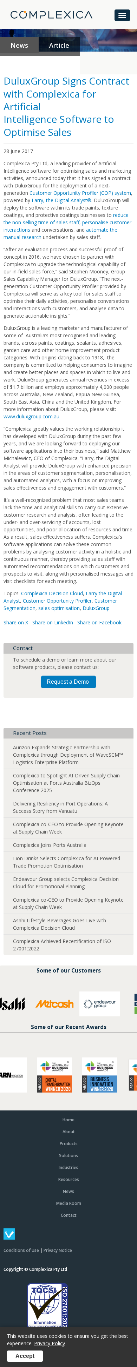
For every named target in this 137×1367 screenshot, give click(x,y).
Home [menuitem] (68, 1120)
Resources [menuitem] (68, 1179)
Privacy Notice (58, 1250)
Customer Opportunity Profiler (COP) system (80, 193)
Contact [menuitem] (69, 1215)
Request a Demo (68, 682)
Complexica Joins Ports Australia (49, 845)
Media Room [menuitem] (68, 1203)
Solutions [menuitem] (68, 1156)
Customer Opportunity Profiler (57, 600)
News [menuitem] (68, 1191)
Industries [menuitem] (68, 1167)
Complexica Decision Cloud (52, 593)
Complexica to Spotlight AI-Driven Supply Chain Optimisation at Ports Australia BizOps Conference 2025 (66, 783)
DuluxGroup (96, 608)
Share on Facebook (99, 622)
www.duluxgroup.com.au (31, 416)
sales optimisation (59, 608)
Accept (24, 1356)
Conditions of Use (21, 1250)
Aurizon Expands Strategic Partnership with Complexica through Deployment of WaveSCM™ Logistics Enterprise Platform (68, 754)
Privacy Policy (49, 1343)
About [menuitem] (69, 1132)
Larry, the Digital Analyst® (61, 200)
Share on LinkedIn (52, 622)
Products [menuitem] (69, 1144)
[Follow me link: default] (9, 1237)
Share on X (16, 622)
